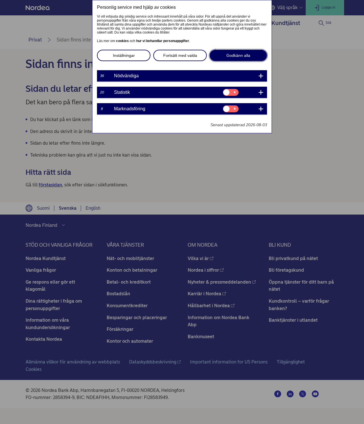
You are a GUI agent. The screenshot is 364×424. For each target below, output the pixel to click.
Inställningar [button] (124, 55)
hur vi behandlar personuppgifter (162, 41)
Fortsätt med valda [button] (180, 55)
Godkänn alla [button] (238, 55)
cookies (122, 41)
